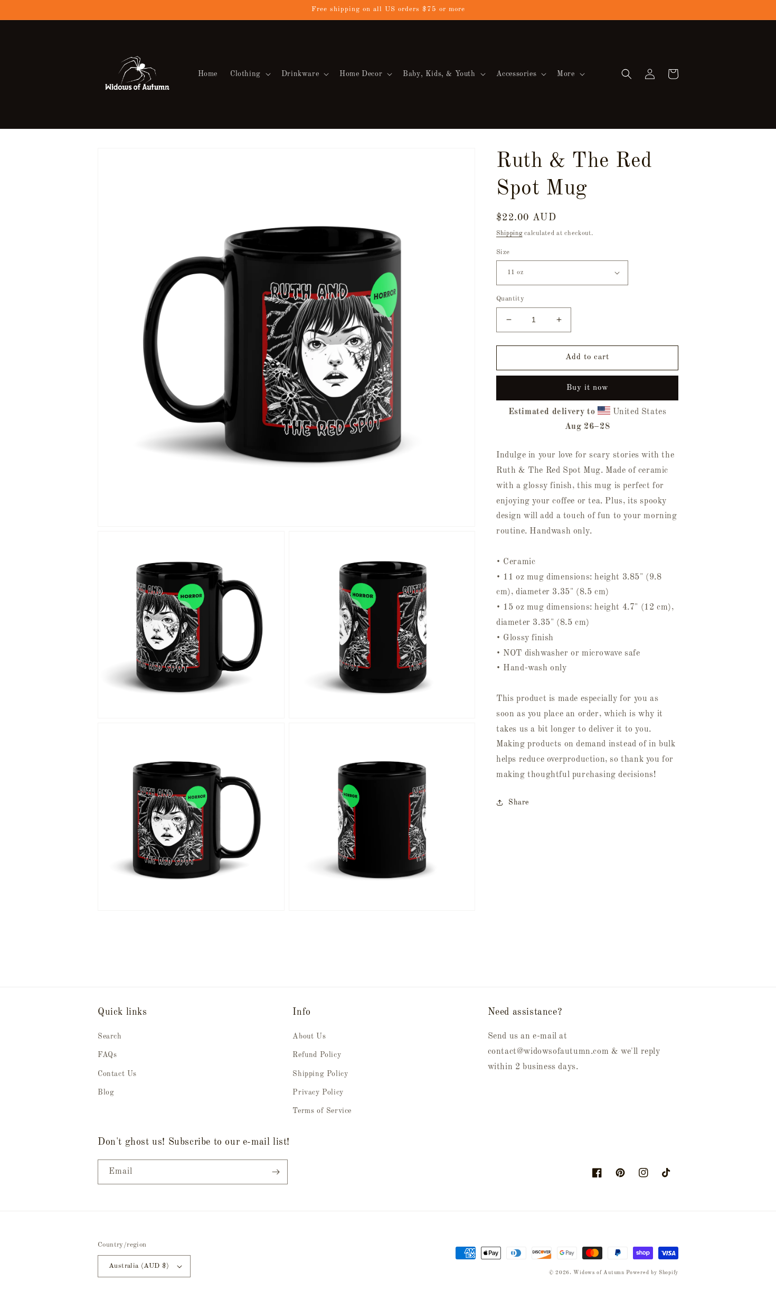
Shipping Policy (320, 1074)
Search (110, 1036)
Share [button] (518, 802)
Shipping (509, 233)
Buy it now (587, 387)
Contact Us (117, 1074)
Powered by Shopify (652, 1272)
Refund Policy (316, 1055)
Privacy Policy (317, 1092)
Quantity (510, 298)
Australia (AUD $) (139, 1266)
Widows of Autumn (598, 1272)
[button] (249, 74)
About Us (309, 1036)
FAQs (107, 1055)
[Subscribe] (275, 1172)
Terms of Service (322, 1111)
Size (503, 251)
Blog (106, 1092)
